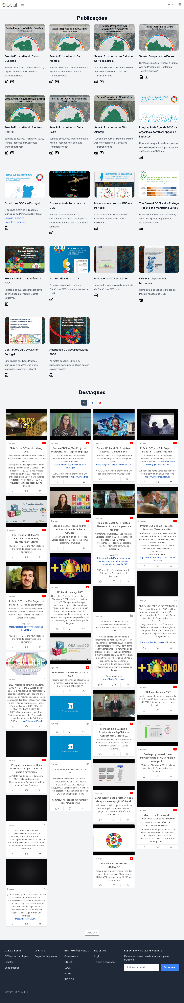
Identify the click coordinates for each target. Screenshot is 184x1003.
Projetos (9, 962)
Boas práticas (12, 967)
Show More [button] (92, 932)
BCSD (67, 973)
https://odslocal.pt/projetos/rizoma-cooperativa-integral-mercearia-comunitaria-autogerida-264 (114, 561)
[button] (26, 451)
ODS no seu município (16, 956)
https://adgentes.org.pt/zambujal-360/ (114, 464)
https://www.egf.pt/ (80, 476)
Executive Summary (15, 222)
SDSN (67, 967)
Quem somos (71, 956)
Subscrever (170, 967)
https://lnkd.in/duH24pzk (31, 721)
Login (97, 956)
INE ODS (69, 979)
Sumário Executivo (14, 218)
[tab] (84, 402)
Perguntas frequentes (45, 956)
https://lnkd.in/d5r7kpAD (151, 642)
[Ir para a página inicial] (9, 4)
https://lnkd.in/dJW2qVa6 (26, 918)
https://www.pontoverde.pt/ (157, 476)
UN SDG (68, 962)
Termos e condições (105, 962)
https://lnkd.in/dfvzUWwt (114, 679)
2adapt (24, 992)
